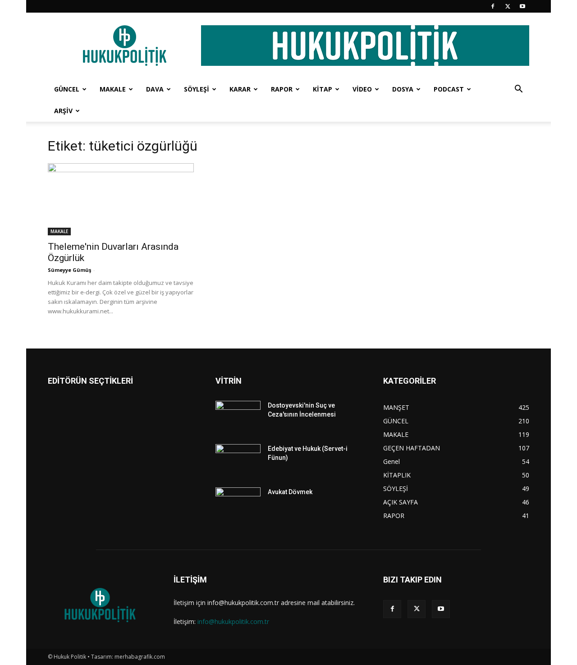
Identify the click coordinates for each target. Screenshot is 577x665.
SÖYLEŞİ (196, 89)
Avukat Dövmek (290, 491)
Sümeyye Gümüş (69, 269)
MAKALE (113, 89)
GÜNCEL (66, 89)
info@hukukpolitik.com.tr (233, 621)
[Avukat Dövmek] (238, 503)
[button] (518, 90)
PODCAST (449, 89)
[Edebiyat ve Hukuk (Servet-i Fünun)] (238, 460)
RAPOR (282, 89)
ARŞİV (63, 110)
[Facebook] (492, 6)
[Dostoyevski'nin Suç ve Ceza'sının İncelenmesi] (238, 416)
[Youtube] (522, 6)
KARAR (240, 89)
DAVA (155, 89)
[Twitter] (507, 6)
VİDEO (362, 89)
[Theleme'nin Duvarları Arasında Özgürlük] (121, 199)
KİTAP (322, 89)
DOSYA (402, 89)
